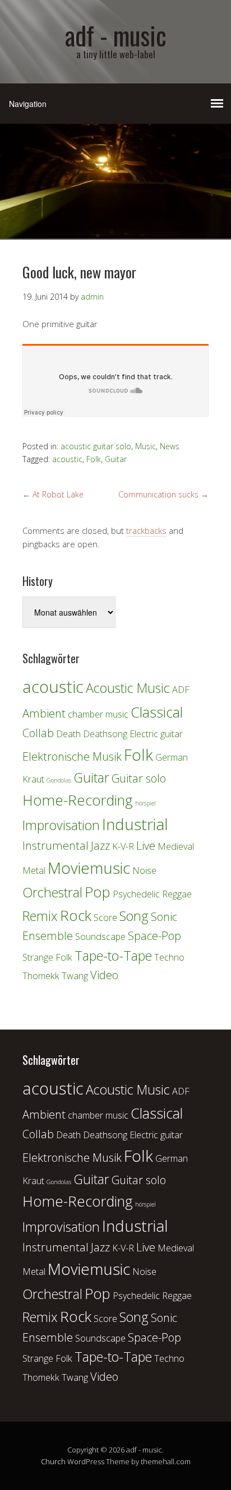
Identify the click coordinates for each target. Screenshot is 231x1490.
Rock (75, 915)
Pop (97, 892)
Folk (93, 459)
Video (104, 975)
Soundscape (100, 936)
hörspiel (145, 803)
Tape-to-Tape (113, 956)
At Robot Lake (53, 494)
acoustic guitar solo (96, 446)
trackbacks (146, 530)
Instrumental (55, 845)
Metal (33, 870)
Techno (169, 957)
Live (145, 845)
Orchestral (52, 892)
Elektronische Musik (72, 756)
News (169, 446)
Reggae (177, 894)
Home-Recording (77, 800)
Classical (157, 712)
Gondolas (59, 780)
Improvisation (61, 825)
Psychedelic (136, 894)
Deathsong (105, 734)
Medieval (176, 846)
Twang (75, 976)
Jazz (100, 845)
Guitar (116, 459)
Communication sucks (163, 494)
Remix (40, 916)
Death (68, 734)
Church (53, 1461)
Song (134, 916)
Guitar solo (139, 778)
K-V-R (123, 846)
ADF (181, 689)
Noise (144, 870)
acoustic (67, 459)
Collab (38, 733)
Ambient (44, 713)
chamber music (98, 714)
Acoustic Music (128, 688)
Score (105, 917)
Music (145, 446)
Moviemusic (89, 867)
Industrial (135, 824)
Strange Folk (47, 957)
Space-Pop (154, 935)
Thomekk (40, 976)
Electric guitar (156, 734)
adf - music (116, 35)
